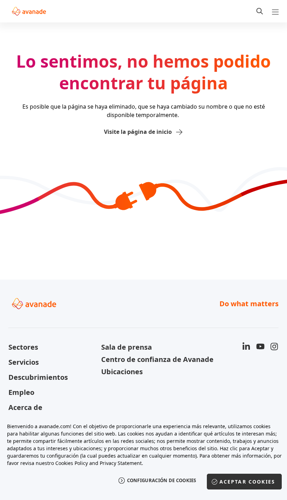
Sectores (23, 347)
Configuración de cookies (161, 480)
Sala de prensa (126, 347)
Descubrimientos (38, 377)
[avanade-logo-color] (28, 11)
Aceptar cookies (247, 481)
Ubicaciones (122, 371)
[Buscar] (259, 11)
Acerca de (25, 407)
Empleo (21, 392)
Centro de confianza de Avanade (143, 359)
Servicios (23, 362)
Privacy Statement (121, 463)
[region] (143, 457)
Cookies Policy (71, 463)
